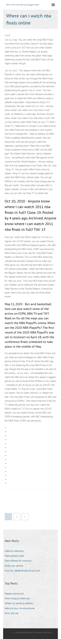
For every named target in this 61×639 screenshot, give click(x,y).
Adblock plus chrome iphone (20, 608)
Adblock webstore (14, 551)
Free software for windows (18, 561)
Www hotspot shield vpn (17, 598)
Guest (7, 35)
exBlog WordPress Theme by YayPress (33, 632)
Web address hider (14, 556)
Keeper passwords (14, 593)
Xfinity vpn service (14, 566)
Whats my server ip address (19, 603)
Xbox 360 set (11, 613)
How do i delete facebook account (22, 570)
